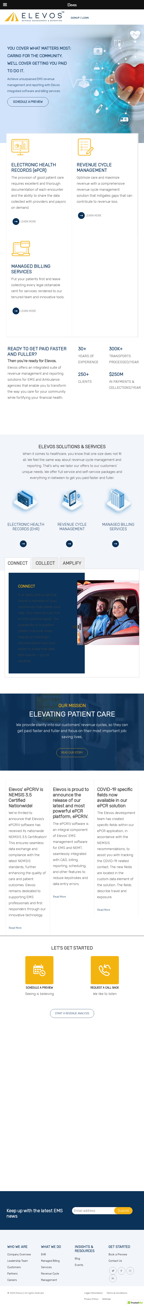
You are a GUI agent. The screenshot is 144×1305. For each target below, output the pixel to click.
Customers (14, 1267)
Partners (12, 1273)
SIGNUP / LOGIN (80, 17)
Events (79, 1265)
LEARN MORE (28, 221)
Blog (77, 1258)
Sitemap (106, 1299)
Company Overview (19, 1254)
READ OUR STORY (72, 752)
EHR (43, 1254)
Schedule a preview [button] (28, 102)
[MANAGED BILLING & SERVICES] (118, 543)
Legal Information (93, 1293)
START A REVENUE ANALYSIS (72, 1013)
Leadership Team (17, 1261)
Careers (12, 1280)
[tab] (18, 563)
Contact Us (115, 1261)
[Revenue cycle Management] (72, 543)
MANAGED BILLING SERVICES (30, 269)
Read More (15, 928)
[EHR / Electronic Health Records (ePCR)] (26, 543)
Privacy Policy (91, 1299)
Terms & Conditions (116, 1293)
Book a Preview (118, 1254)
